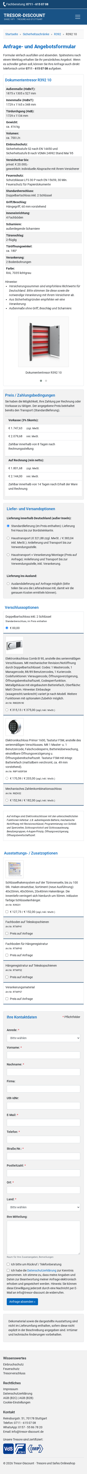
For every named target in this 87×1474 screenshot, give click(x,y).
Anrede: (13, 1030)
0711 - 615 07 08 (37, 4)
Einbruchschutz (13, 1364)
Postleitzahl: (16, 1165)
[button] (41, 381)
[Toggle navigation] (78, 17)
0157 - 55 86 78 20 (30, 1427)
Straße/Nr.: (15, 1148)
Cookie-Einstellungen (16, 1402)
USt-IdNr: (13, 1098)
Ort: (10, 1182)
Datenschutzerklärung (41, 1270)
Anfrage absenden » (22, 1301)
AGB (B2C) (10, 1398)
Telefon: (13, 1131)
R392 (57, 34)
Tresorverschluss (14, 1373)
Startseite (11, 34)
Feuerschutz (11, 1369)
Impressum (10, 1389)
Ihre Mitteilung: (17, 1216)
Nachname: (15, 1064)
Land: (11, 1199)
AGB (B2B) (26, 1398)
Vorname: (14, 1047)
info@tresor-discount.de (28, 1431)
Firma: (11, 1081)
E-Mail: (12, 1115)
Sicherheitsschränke (36, 34)
